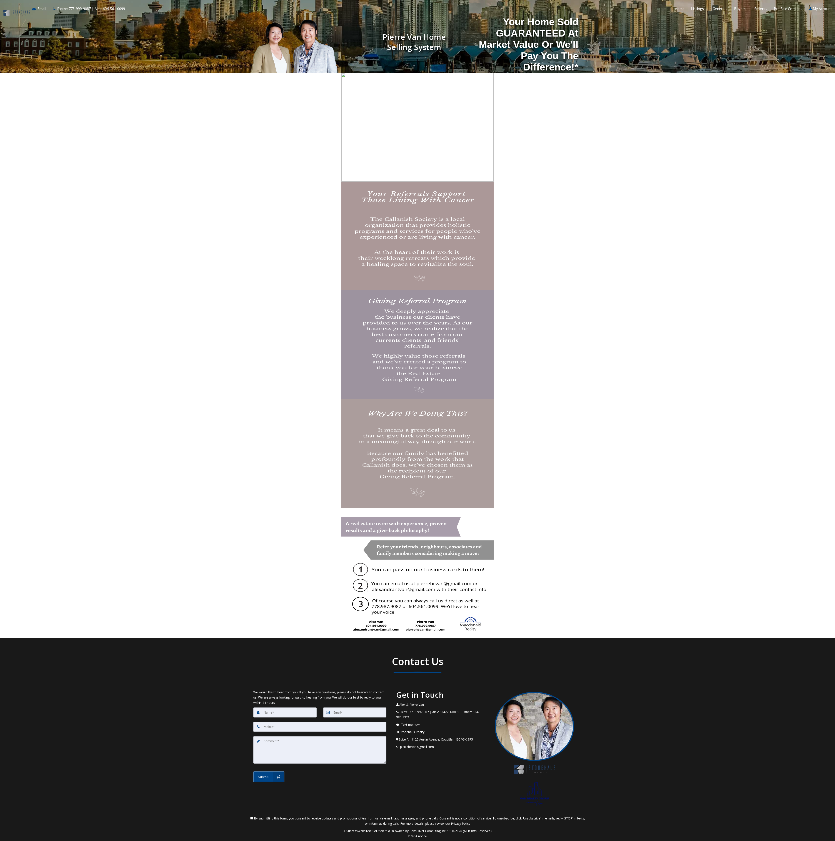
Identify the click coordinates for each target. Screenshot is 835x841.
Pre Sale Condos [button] (787, 8)
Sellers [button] (759, 8)
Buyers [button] (740, 8)
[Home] (16, 8)
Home (680, 8)
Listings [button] (697, 8)
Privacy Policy (460, 823)
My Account (822, 8)
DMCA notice (417, 836)
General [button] (719, 8)
